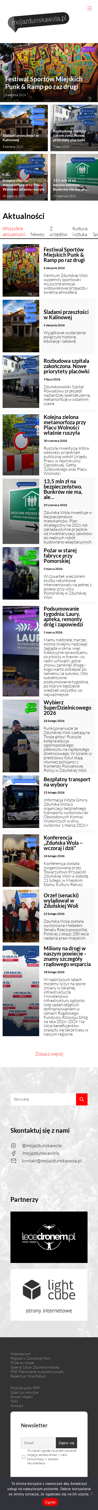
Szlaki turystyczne (24, 1392)
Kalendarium (20, 1353)
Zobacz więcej (49, 1054)
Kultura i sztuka (80, 231)
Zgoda (50, 1502)
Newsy (37, 234)
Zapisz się (66, 1443)
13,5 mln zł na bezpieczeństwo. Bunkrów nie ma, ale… (71, 188)
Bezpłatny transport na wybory (67, 782)
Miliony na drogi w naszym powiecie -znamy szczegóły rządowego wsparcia (67, 956)
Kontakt (16, 1405)
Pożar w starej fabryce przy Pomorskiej (60, 555)
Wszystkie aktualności (14, 231)
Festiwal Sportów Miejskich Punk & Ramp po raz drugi (44, 86)
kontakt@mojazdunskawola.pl (52, 1160)
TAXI (14, 1401)
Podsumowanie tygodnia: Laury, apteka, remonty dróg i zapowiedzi (63, 616)
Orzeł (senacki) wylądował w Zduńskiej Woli (61, 900)
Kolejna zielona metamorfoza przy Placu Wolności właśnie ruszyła (23, 188)
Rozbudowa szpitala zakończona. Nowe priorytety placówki (69, 139)
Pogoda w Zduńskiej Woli (30, 1358)
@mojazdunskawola (42, 1145)
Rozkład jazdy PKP (24, 1388)
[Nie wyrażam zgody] (91, 1493)
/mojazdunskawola (40, 1153)
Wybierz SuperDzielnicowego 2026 (67, 707)
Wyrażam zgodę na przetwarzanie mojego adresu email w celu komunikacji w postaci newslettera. (51, 1456)
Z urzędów (58, 231)
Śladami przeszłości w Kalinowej (21, 141)
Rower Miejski (21, 1396)
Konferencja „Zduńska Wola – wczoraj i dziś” (63, 842)
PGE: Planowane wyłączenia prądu (37, 1371)
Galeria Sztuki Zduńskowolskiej (34, 1367)
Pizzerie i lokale (22, 1362)
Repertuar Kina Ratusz (28, 1376)
